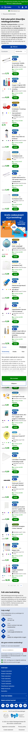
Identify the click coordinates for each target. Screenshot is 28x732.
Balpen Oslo (16, 550)
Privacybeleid (4, 655)
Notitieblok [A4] (17, 156)
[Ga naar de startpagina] (7, 7)
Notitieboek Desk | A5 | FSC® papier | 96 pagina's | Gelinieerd (19, 417)
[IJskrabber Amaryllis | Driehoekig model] (6, 456)
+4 (2, 315)
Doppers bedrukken (6, 671)
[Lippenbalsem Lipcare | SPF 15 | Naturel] (6, 306)
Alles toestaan (14, 378)
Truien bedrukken (6, 678)
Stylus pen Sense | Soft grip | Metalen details (18, 485)
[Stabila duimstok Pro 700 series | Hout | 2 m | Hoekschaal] (6, 174)
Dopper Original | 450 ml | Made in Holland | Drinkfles (19, 87)
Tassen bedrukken (6, 683)
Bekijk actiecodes (17, 3)
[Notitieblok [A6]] (6, 198)
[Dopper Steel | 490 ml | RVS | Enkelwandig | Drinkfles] (6, 330)
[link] (6, 585)
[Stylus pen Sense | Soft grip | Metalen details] (6, 480)
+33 (3, 444)
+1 (2, 114)
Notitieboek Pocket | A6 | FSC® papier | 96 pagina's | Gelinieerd (18, 509)
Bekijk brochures (5, 688)
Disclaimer (22, 730)
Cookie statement (8, 730)
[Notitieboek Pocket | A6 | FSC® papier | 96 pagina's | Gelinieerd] (6, 505)
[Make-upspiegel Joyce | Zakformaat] (6, 243)
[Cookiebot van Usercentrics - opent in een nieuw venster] (19, 347)
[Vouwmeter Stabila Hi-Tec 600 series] (6, 60)
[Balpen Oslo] (6, 547)
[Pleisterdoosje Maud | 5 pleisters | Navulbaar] (6, 282)
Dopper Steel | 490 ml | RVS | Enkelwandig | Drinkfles (19, 333)
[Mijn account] (22, 7)
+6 (2, 536)
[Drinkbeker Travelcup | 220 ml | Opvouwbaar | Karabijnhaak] (6, 106)
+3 (2, 577)
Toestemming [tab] (5, 351)
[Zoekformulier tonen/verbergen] (19, 7)
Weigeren (14, 383)
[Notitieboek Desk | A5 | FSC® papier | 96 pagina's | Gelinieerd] (6, 413)
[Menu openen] (2, 7)
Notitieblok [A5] (17, 265)
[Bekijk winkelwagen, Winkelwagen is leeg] (26, 7)
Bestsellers (4, 691)
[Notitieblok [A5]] (6, 265)
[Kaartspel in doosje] (6, 396)
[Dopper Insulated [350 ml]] (6, 568)
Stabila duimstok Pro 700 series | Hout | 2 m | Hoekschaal (19, 179)
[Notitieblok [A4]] (6, 155)
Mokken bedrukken (6, 673)
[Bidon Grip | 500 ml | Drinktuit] (6, 133)
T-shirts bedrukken (6, 681)
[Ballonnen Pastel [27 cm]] (6, 435)
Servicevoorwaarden (16, 655)
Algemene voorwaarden (8, 726)
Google (24, 655)
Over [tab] (23, 351)
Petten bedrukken (6, 676)
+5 (2, 91)
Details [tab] (14, 351)
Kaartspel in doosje (18, 396)
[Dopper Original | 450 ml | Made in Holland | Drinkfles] (6, 82)
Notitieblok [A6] (17, 199)
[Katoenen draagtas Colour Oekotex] (6, 528)
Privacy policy (22, 726)
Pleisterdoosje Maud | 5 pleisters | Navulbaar (19, 287)
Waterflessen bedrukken (7, 686)
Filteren (15, 47)
